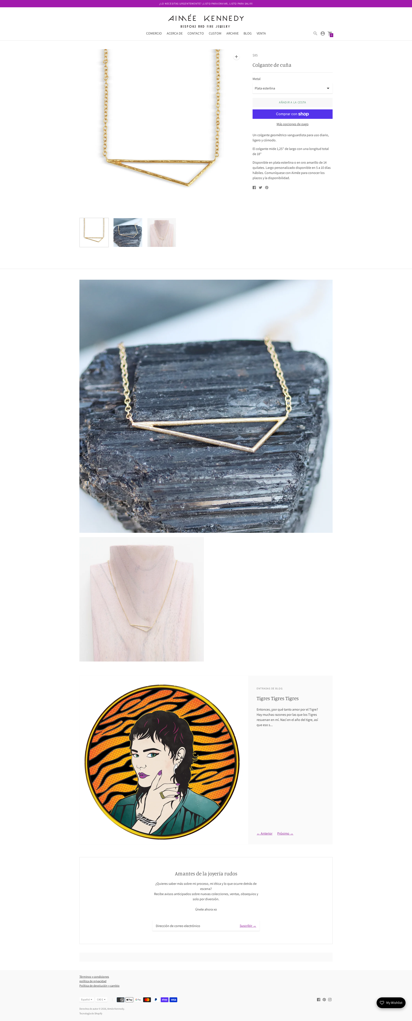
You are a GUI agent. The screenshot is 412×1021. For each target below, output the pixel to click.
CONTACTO (196, 33)
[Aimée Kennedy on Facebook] (318, 999)
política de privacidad (92, 981)
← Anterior (264, 833)
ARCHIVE (232, 33)
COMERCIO (154, 33)
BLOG (248, 33)
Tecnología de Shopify (90, 1013)
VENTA (261, 33)
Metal (257, 79)
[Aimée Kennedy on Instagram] (330, 999)
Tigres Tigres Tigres (278, 698)
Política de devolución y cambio (99, 986)
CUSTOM (215, 33)
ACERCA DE (175, 33)
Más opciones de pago (293, 124)
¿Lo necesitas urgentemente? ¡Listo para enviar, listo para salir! (206, 3)
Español (85, 999)
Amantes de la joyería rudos (206, 873)
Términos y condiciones (94, 977)
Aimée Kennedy (115, 1008)
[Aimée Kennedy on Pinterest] (324, 999)
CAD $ (100, 999)
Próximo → (285, 833)
